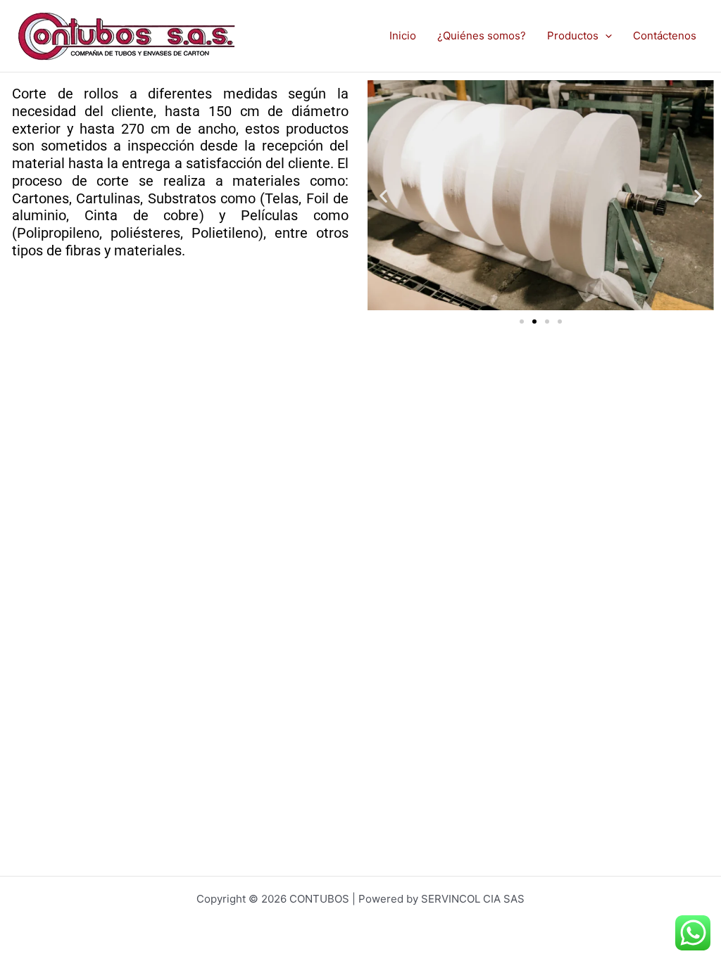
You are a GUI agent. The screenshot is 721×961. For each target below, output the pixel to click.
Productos (572, 35)
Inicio (402, 35)
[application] (605, 36)
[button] (383, 196)
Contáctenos (664, 35)
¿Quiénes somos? (481, 35)
